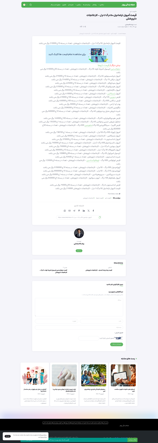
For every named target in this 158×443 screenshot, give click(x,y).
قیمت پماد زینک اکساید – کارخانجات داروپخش (98, 270)
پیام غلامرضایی (129, 24)
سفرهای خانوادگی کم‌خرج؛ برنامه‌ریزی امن (94, 390)
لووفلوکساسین (92, 160)
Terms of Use (44, 437)
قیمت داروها (103, 65)
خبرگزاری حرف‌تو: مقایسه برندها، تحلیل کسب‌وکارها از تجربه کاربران (86, 423)
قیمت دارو (113, 33)
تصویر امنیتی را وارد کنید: (106, 338)
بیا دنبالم (79, 251)
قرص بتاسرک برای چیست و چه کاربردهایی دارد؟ (65, 440)
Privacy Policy (43, 435)
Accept (7, 436)
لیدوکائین (111, 93)
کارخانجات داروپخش (88, 198)
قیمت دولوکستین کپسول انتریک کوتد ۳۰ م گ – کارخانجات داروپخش (53, 271)
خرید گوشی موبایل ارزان (58, 423)
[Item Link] (123, 375)
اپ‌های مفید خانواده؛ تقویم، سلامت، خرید (124, 390)
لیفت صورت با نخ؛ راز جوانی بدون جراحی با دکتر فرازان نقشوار (64, 390)
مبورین (113, 97)
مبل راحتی (105, 423)
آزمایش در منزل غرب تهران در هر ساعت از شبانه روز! (35, 390)
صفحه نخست (122, 33)
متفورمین (88, 125)
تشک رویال (67, 423)
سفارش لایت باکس (47, 423)
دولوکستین (115, 69)
